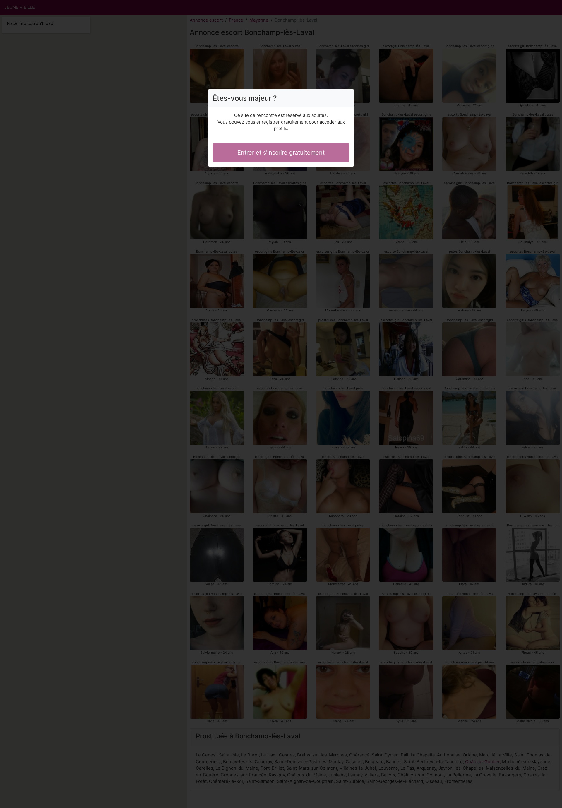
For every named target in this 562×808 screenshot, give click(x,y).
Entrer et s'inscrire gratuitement (281, 152)
